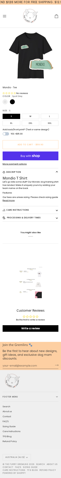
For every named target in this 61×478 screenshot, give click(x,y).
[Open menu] (7, 16)
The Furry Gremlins (16, 464)
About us (7, 411)
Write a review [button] (30, 328)
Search (6, 406)
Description (13, 172)
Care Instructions (11, 431)
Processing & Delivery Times (23, 217)
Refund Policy (10, 441)
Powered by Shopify (14, 473)
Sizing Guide (9, 426)
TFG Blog (7, 436)
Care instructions (17, 210)
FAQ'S (6, 421)
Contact (7, 416)
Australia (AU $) (15, 457)
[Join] (55, 365)
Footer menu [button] (10, 396)
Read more (9, 200)
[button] (9, 93)
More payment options (15, 164)
